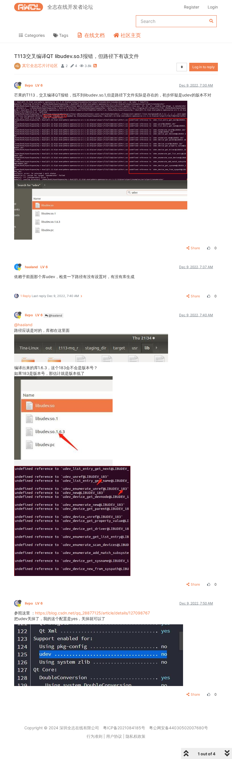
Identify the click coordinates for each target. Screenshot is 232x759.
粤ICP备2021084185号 (124, 727)
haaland (36, 267)
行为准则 (94, 736)
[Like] (208, 248)
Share (195, 248)
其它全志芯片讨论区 (40, 65)
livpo (34, 85)
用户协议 (114, 736)
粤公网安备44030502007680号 (178, 727)
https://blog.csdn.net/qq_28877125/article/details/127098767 (92, 612)
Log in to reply (203, 67)
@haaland (55, 315)
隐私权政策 (135, 736)
